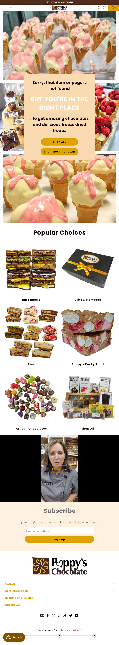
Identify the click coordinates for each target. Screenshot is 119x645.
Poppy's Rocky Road (88, 336)
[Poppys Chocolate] (59, 8)
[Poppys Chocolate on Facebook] (48, 616)
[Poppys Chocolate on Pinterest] (59, 616)
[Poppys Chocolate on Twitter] (70, 616)
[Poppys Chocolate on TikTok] (65, 616)
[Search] (98, 8)
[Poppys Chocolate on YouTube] (76, 616)
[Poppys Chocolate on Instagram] (53, 616)
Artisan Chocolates (31, 400)
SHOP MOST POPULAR (59, 151)
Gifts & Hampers (88, 271)
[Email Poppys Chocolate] (42, 616)
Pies (31, 336)
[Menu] (1, 8)
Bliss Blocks (31, 271)
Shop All (88, 400)
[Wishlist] (104, 7)
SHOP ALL (59, 141)
